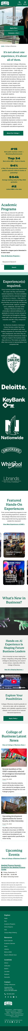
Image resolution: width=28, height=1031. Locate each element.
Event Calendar (8, 940)
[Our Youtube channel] (13, 997)
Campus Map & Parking (10, 932)
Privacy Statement (10, 1015)
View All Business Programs (10, 256)
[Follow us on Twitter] (16, 997)
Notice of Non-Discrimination (17, 1014)
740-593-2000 (10, 994)
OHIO (2, 46)
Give (5, 921)
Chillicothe (7, 966)
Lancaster (6, 971)
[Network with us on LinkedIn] (11, 997)
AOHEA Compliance (17, 1009)
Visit (5, 930)
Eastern (6, 969)
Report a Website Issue (10, 955)
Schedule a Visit (13, 33)
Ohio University (11, 1020)
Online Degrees (8, 927)
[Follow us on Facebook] (5, 997)
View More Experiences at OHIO (13, 524)
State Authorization (19, 1015)
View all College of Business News (13, 745)
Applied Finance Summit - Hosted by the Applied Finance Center (13, 867)
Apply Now (13, 28)
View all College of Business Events (14, 858)
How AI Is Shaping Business (13, 670)
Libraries (6, 949)
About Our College (13, 133)
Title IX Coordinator (15, 1016)
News (5, 946)
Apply (5, 918)
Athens (6, 963)
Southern (6, 974)
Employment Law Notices (11, 1011)
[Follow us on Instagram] (8, 997)
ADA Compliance (8, 1009)
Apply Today (13, 718)
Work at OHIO (8, 952)
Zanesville (7, 977)
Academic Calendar (9, 943)
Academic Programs (9, 924)
